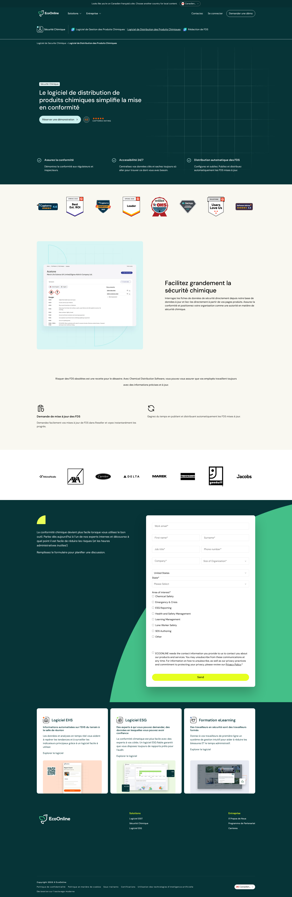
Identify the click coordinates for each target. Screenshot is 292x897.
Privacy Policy (233, 664)
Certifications (128, 887)
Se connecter (215, 13)
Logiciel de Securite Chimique (51, 43)
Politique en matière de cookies (84, 887)
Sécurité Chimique (138, 823)
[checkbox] (200, 618)
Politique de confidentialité (51, 887)
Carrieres (233, 828)
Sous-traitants (111, 887)
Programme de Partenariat (241, 823)
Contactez (197, 13)
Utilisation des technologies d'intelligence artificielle (165, 887)
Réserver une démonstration (58, 119)
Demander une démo (241, 13)
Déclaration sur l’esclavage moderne (56, 891)
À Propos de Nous (237, 818)
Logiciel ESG (135, 828)
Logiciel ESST (136, 818)
